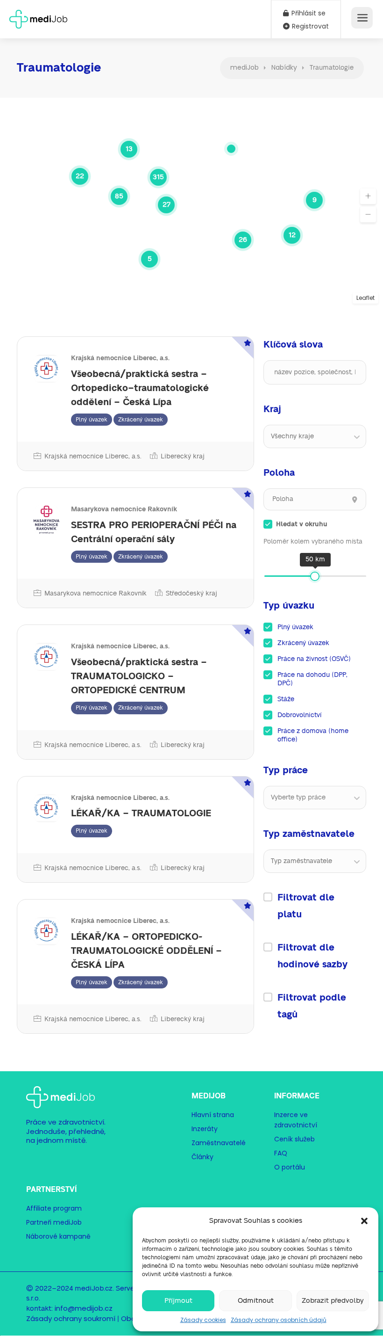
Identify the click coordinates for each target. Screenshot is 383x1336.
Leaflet (365, 298)
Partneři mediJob (54, 1222)
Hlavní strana (213, 1114)
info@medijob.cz (84, 1308)
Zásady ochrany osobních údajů (278, 1320)
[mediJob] (38, 16)
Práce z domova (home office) (312, 735)
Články (202, 1157)
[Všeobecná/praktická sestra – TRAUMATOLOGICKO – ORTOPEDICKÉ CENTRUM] (135, 692)
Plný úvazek (295, 627)
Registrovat (309, 26)
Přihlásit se (308, 13)
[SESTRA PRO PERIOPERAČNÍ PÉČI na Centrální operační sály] (135, 548)
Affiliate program (54, 1208)
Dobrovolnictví (299, 715)
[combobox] (314, 436)
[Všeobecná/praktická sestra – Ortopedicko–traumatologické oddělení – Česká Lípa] (135, 404)
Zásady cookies (203, 1320)
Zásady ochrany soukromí (70, 1318)
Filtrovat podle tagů (311, 1006)
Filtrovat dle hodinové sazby (312, 956)
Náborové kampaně (58, 1236)
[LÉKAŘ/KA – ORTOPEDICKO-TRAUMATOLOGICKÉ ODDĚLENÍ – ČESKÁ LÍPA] (135, 966)
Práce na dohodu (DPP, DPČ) (312, 679)
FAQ (280, 1153)
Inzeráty (205, 1128)
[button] (364, 1221)
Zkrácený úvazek (303, 643)
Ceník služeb (294, 1139)
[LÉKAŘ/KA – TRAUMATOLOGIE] (135, 829)
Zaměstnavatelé (219, 1142)
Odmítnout (256, 1300)
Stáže (285, 699)
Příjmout (178, 1300)
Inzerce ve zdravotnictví (295, 1120)
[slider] (314, 576)
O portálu (289, 1167)
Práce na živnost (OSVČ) (314, 659)
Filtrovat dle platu (305, 906)
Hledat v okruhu (301, 524)
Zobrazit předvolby (333, 1300)
